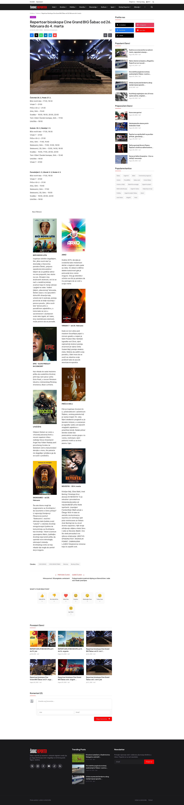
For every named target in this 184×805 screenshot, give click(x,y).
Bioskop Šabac (75, 564)
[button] (148, 2)
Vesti (53, 7)
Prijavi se (132, 2)
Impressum (39, 2)
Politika (72, 7)
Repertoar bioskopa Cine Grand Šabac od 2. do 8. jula (97, 678)
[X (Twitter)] (32, 766)
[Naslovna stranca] (38, 7)
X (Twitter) (122, 25)
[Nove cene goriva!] (121, 115)
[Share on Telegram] (50, 35)
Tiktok (121, 35)
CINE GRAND (42, 564)
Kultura (103, 7)
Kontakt (32, 2)
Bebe (133, 175)
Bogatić (129, 197)
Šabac (118, 175)
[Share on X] (36, 35)
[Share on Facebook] (32, 35)
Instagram (142, 25)
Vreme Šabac (147, 180)
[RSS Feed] (60, 766)
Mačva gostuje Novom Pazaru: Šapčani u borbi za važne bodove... (141, 146)
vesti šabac (120, 197)
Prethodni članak (63, 575)
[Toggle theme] (153, 2)
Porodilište (127, 180)
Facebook (122, 30)
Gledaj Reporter (124, 7)
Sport (112, 7)
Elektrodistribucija (122, 189)
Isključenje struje (147, 189)
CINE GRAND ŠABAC (54, 564)
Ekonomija (93, 7)
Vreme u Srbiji (120, 184)
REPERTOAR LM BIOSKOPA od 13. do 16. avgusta (70, 650)
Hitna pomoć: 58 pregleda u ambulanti (56, 578)
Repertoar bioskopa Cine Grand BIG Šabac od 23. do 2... (97, 650)
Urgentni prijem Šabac (130, 193)
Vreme (118, 180)
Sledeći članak (77, 575)
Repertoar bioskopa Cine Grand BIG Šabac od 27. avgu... (41, 678)
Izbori (142, 193)
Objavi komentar (101, 719)
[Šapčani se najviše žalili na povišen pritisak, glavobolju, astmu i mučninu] (121, 137)
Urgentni (126, 175)
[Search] (151, 7)
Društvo (62, 7)
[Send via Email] (55, 35)
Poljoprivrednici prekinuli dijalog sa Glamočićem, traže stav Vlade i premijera (91, 579)
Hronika (82, 7)
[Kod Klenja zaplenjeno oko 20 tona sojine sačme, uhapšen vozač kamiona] (121, 97)
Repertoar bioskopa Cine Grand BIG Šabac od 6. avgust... (69, 678)
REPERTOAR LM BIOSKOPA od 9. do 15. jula (42, 650)
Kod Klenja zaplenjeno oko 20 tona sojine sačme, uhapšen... (141, 95)
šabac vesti (137, 180)
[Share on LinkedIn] (46, 35)
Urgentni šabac (135, 189)
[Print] (105, 35)
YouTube (142, 30)
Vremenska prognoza (145, 175)
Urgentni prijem (146, 184)
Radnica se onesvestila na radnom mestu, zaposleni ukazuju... (141, 51)
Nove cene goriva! (135, 112)
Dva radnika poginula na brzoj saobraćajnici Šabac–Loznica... (140, 73)
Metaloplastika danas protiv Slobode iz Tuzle (139, 124)
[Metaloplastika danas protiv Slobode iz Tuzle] (121, 126)
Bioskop (65, 564)
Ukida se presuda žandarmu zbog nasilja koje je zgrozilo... (140, 84)
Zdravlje (137, 7)
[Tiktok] (54, 766)
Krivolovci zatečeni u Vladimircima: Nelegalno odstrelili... (98, 756)
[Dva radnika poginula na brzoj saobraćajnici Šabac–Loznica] (121, 75)
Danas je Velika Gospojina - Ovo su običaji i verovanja (141, 157)
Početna (32, 13)
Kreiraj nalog (141, 2)
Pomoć (150, 800)
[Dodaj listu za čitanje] (110, 35)
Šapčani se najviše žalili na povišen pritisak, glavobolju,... (141, 135)
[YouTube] (49, 766)
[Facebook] (43, 766)
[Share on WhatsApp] (41, 35)
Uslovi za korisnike (141, 800)
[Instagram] (37, 766)
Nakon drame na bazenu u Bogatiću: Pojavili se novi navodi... (141, 62)
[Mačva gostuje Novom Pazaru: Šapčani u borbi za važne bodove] (121, 148)
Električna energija (133, 184)
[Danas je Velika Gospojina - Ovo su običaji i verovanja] (121, 159)
